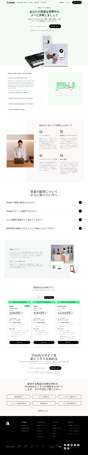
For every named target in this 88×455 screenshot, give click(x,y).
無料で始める (77, 2)
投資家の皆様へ (25, 431)
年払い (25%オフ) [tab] (49, 297)
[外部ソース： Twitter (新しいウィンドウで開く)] (68, 445)
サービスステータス (73, 433)
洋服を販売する (18, 396)
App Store (39, 431)
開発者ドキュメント (42, 425)
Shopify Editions (26, 428)
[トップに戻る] (7, 423)
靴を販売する (44, 403)
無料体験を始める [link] (55, 26)
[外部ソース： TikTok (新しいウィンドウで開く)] (78, 445)
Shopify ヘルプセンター (74, 425)
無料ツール (55, 433)
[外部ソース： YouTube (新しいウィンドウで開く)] (72, 445)
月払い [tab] (39, 297)
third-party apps (12, 86)
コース (54, 431)
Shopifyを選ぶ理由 (21, 2)
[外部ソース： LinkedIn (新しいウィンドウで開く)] (65, 448)
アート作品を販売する (70, 403)
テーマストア (40, 428)
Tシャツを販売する (44, 396)
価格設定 (37, 2)
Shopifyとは (25, 425)
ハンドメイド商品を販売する (18, 403)
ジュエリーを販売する (70, 396)
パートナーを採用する (73, 431)
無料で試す (20, 342)
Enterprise (43, 2)
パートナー (40, 433)
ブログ (54, 425)
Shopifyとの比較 (57, 428)
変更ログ (55, 436)
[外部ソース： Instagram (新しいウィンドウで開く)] (75, 445)
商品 (30, 2)
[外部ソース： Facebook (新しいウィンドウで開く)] (65, 445)
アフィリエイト (41, 436)
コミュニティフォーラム (74, 428)
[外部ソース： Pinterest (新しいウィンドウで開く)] (68, 448)
